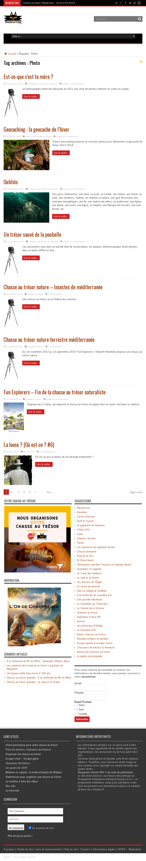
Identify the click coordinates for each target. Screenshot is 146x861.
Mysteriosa (83, 508)
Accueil (11, 53)
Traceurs (85, 849)
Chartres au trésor (87, 612)
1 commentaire (55, 294)
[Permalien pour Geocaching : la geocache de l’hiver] (26, 169)
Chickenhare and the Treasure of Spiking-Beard (104, 564)
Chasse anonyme (86, 551)
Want (7, 857)
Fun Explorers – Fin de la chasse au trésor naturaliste (55, 392)
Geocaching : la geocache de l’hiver (36, 129)
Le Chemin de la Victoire (90, 608)
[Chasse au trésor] (13, 21)
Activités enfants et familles (92, 638)
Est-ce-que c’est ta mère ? (28, 76)
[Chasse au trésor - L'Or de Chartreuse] (34, 645)
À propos (9, 849)
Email (78, 683)
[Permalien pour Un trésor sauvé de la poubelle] (11, 274)
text (81, 709)
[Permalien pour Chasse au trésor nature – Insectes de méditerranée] (11, 327)
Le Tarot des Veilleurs (89, 573)
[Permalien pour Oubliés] (26, 221)
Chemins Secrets (86, 538)
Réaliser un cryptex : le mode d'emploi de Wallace (34, 772)
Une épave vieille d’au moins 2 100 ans (28, 673)
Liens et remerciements (48, 849)
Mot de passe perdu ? (20, 835)
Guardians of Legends (89, 569)
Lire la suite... (31, 96)
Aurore (81, 621)
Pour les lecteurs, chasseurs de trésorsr (28, 749)
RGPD (121, 849)
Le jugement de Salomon (91, 525)
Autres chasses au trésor (91, 634)
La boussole (12, 790)
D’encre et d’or (85, 555)
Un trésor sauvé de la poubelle (32, 234)
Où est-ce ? (29, 451)
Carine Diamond (86, 516)
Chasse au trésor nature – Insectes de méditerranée (53, 287)
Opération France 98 (88, 617)
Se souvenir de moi (42, 828)
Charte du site (25, 849)
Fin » (49, 492)
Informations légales (104, 849)
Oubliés (11, 182)
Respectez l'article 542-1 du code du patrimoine (105, 772)
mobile (83, 713)
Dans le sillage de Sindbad (91, 590)
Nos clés (10, 786)
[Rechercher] (139, 19)
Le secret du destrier (88, 586)
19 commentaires (47, 451)
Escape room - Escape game (22, 758)
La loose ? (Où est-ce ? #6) (29, 444)
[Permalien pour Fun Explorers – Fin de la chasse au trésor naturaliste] (14, 432)
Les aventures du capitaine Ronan (96, 547)
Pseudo (79, 692)
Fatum (80, 542)
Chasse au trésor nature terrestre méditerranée (49, 339)
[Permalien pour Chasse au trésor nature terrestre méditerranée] (11, 379)
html (81, 705)
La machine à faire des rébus (22, 781)
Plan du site (71, 849)
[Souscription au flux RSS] (140, 61)
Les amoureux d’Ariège (90, 625)
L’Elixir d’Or (83, 529)
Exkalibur (82, 512)
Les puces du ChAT (17, 767)
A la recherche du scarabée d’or (94, 595)
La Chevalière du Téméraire (92, 603)
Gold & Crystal (85, 521)
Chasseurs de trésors (18, 763)
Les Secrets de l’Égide (89, 582)
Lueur (80, 534)
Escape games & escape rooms (95, 643)
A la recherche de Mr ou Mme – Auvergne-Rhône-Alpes (38, 661)
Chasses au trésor (35, 294)
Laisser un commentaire (73, 83)
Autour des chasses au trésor (38, 136)
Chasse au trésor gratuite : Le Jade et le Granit (33, 682)
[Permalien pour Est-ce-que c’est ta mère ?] (11, 116)
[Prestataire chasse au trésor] (37, 571)
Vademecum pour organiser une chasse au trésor (33, 776)
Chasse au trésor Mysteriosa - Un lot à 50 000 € (49, 2)
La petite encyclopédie (89, 656)
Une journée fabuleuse (89, 599)
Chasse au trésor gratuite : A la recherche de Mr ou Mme (38, 677)
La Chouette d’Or (86, 630)
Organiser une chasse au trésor (23, 754)
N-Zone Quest (85, 560)
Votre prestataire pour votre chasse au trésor (32, 745)
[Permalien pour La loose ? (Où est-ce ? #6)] (18, 484)
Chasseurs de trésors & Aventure (42, 83)
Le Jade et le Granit (88, 577)
